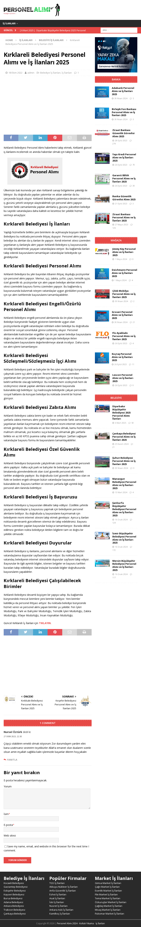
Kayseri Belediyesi (14, 894)
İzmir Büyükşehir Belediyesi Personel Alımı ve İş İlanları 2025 (124, 538)
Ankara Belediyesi (14, 906)
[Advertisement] (48, 105)
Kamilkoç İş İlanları (59, 913)
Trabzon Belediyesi (14, 909)
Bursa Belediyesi (13, 898)
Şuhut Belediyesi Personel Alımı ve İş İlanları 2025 (123, 461)
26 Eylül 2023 (121, 164)
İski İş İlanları (56, 902)
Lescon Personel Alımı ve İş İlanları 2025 (122, 378)
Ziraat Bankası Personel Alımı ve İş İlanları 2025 (123, 217)
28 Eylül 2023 (121, 140)
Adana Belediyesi (13, 902)
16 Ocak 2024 (121, 519)
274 (114, 143)
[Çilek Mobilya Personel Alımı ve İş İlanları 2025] (102, 294)
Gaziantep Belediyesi (16, 886)
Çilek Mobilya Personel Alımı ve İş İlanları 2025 (123, 294)
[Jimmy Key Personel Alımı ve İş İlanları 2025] (102, 251)
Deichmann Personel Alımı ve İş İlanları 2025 (124, 273)
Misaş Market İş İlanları (107, 909)
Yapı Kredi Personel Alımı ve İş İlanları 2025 (124, 157)
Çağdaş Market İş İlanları (108, 906)
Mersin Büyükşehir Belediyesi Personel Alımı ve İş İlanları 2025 (124, 565)
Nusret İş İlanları (58, 906)
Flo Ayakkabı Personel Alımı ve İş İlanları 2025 (123, 336)
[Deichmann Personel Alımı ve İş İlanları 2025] (102, 273)
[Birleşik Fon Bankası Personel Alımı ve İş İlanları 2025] (102, 113)
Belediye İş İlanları (50, 72)
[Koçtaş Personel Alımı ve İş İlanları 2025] (102, 357)
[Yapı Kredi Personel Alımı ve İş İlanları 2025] (102, 158)
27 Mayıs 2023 (121, 224)
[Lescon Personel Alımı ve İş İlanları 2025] (102, 378)
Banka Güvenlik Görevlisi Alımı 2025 (123, 198)
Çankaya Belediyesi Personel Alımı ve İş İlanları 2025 (124, 436)
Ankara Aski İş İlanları (61, 909)
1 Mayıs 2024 (121, 259)
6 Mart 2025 (120, 422)
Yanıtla (12, 760)
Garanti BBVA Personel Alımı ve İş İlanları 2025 (123, 178)
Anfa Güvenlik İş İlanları (62, 890)
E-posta (8, 825)
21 (134, 322)
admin (30, 72)
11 (133, 364)
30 (134, 185)
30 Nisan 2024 (120, 98)
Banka (116, 79)
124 (114, 522)
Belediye (116, 397)
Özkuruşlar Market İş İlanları (110, 902)
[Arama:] (119, 30)
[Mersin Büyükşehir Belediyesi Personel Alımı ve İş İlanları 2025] (102, 563)
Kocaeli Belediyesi (14, 883)
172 (114, 550)
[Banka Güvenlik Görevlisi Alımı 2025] (102, 199)
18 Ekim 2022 (15, 72)
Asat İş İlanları (57, 898)
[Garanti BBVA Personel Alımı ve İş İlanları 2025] (102, 179)
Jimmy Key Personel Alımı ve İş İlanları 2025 (124, 252)
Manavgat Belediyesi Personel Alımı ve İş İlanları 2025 (124, 483)
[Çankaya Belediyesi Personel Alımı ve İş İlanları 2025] (102, 435)
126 (114, 227)
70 (134, 164)
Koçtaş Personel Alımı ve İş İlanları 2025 (122, 357)
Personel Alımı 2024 (67, 923)
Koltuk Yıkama (86, 923)
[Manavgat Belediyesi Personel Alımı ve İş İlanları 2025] (102, 481)
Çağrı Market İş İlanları (107, 886)
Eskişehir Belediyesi (15, 890)
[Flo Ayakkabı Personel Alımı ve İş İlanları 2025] (102, 335)
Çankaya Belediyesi (15, 913)
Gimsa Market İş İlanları (108, 883)
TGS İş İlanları (57, 883)
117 (114, 577)
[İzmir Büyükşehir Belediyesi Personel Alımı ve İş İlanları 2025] (102, 535)
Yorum (8, 786)
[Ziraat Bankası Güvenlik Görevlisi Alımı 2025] (102, 132)
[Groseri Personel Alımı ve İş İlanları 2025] (102, 316)
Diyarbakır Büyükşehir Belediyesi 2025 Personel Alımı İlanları (121, 412)
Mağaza (116, 240)
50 (132, 422)
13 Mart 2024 (121, 492)
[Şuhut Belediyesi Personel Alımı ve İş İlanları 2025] (102, 461)
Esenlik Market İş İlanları (108, 890)
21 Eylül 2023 (121, 203)
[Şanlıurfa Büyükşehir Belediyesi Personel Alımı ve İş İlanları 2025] (102, 505)
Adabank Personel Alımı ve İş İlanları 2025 (123, 91)
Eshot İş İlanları (57, 894)
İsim (6, 814)
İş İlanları (9, 23)
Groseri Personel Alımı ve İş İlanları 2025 (122, 315)
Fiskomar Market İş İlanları (109, 913)
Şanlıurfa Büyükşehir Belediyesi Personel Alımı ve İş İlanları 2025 (124, 509)
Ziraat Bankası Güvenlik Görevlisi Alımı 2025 (123, 133)
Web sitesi (10, 835)
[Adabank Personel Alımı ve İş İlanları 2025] (102, 91)
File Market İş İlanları (106, 894)
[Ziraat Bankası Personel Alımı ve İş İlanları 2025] (102, 218)
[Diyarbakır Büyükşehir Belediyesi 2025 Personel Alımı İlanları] (102, 408)
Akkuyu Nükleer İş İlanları (63, 886)
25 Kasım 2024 (122, 444)
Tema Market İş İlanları (107, 898)
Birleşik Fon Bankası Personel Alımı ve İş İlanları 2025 (124, 112)
